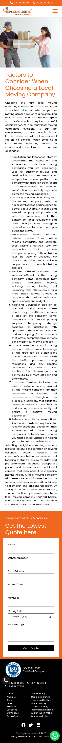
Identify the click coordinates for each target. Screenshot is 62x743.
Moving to (13, 598)
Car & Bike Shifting (40, 696)
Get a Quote (13, 716)
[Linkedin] (38, 725)
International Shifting (42, 709)
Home (10, 693)
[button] (55, 11)
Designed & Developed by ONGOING (31, 736)
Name (11, 544)
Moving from (15, 584)
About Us (12, 696)
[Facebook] (23, 725)
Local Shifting (38, 693)
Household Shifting (41, 700)
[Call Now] (6, 680)
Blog (9, 703)
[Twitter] (31, 725)
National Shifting (39, 706)
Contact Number (18, 558)
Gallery (11, 700)
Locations (12, 709)
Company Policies (41, 716)
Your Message (16, 624)
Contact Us (13, 712)
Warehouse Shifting (41, 712)
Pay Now (11, 706)
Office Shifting (38, 703)
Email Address (16, 571)
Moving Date (15, 611)
